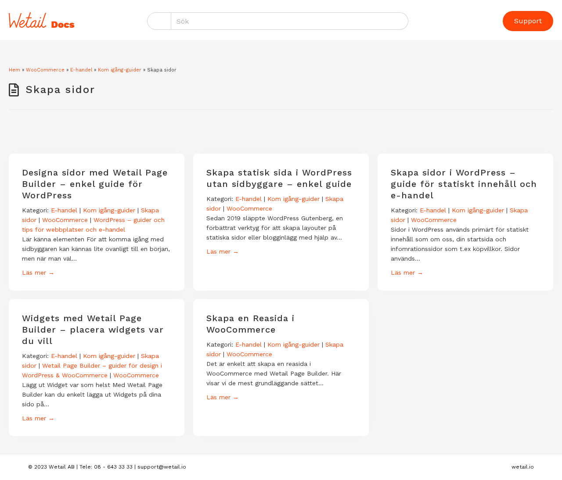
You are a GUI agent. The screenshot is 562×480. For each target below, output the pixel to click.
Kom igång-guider (119, 70)
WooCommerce (45, 70)
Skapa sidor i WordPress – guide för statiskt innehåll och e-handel (464, 184)
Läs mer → (38, 272)
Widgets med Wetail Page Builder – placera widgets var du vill (93, 329)
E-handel (81, 70)
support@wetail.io (161, 467)
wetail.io (523, 467)
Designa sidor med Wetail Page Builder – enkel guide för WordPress (95, 184)
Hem (14, 70)
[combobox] (289, 21)
